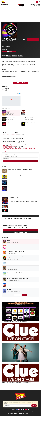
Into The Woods (9, 122)
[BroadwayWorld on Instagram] (19, 409)
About (13, 411)
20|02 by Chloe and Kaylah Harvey (9, 151)
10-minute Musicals (29, 117)
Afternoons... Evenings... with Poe (9, 146)
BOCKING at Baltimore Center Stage (16, 197)
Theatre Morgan (9, 41)
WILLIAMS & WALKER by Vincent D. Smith (10, 144)
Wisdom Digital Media (18, 413)
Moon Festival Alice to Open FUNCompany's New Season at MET (15, 220)
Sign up (20, 161)
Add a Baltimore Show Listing (20, 232)
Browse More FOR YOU (19, 193)
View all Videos (34, 213)
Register (31, 1)
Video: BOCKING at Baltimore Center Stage (11, 223)
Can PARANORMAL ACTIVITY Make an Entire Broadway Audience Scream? (22, 205)
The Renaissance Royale (7, 147)
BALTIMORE (21, 6)
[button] (37, 2)
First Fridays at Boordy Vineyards (31, 122)
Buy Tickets (9, 51)
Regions (28, 411)
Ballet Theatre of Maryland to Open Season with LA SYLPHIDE (14, 362)
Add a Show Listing (5, 4)
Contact (16, 411)
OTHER (4, 145)
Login (35, 1)
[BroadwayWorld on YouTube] (28, 409)
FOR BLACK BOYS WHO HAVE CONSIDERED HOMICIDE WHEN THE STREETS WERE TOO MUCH (19, 148)
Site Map (32, 411)
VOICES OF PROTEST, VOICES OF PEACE (10, 134)
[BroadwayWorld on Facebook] (17, 409)
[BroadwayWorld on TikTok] (24, 409)
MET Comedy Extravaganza (30, 110)
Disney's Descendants (10, 117)
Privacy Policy (31, 413)
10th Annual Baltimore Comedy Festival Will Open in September (15, 225)
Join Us (19, 411)
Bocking (7, 112)
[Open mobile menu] (40, 2)
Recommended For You (6, 166)
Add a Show (24, 294)
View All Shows (17, 294)
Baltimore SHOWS (5, 237)
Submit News (24, 411)
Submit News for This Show (20, 82)
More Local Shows (20, 229)
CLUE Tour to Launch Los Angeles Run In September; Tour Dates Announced (17, 218)
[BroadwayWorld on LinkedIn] (21, 409)
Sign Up (34, 405)
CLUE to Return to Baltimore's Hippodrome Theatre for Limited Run (15, 227)
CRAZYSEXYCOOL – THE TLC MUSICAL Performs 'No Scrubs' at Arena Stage (22, 208)
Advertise (9, 411)
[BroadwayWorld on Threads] (26, 409)
